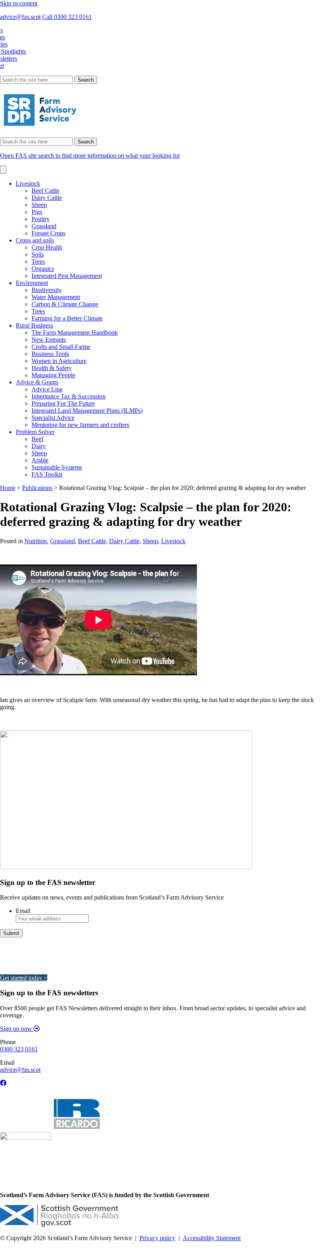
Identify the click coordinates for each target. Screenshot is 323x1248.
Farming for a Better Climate (67, 318)
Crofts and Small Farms (61, 346)
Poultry (41, 219)
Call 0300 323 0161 (67, 16)
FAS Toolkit (47, 474)
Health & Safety (52, 368)
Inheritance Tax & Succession (69, 396)
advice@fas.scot (20, 16)
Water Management (56, 297)
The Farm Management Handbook (75, 332)
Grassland (44, 226)
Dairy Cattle (47, 197)
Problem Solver (35, 431)
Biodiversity (47, 290)
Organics (43, 268)
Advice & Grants (37, 382)
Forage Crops (48, 233)
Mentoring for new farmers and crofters (80, 424)
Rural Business (34, 325)
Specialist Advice (53, 417)
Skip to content (18, 3)
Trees (38, 261)
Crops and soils (35, 240)
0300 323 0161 (19, 1049)
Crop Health (47, 247)
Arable (40, 460)
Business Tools (50, 353)
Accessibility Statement (212, 1238)
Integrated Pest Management (67, 275)
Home (7, 487)
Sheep (39, 204)
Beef (37, 439)
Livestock (28, 183)
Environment (32, 282)
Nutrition (35, 541)
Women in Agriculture (59, 361)
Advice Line (47, 389)
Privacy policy (157, 1238)
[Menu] (3, 170)
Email (23, 910)
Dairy (39, 446)
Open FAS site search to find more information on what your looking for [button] (90, 155)
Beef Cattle (45, 190)
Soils (38, 254)
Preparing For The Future (63, 403)
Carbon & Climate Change (65, 304)
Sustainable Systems (57, 467)
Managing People (53, 375)
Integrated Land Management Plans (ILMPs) (87, 410)
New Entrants (49, 339)
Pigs (37, 212)
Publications (37, 487)
